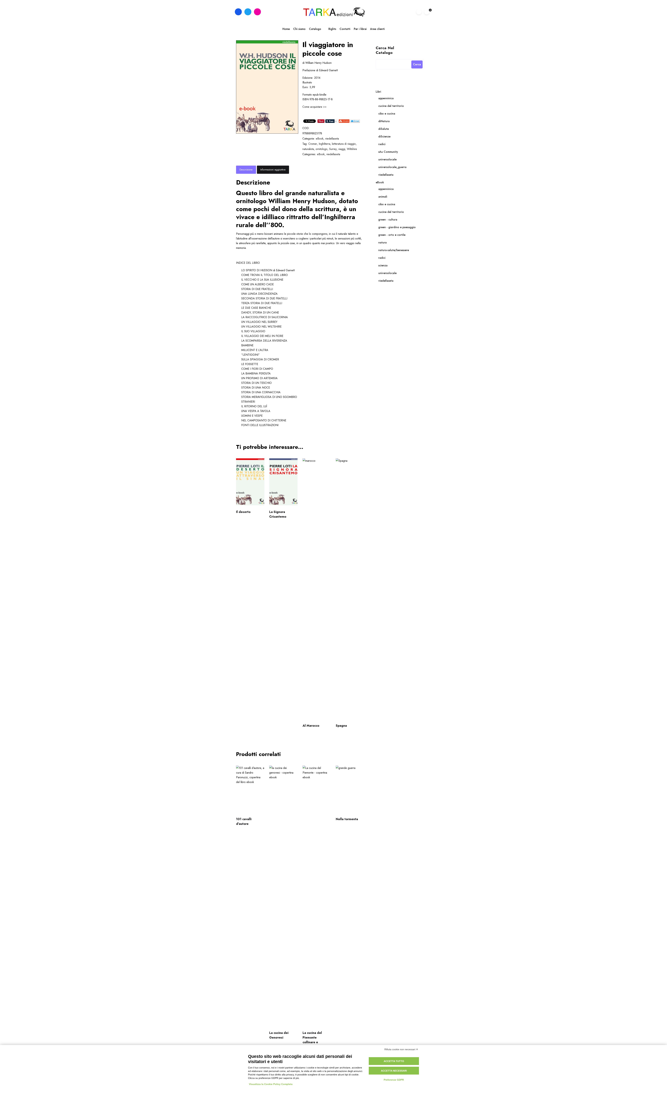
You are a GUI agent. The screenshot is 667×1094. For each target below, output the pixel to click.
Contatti (345, 29)
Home (286, 29)
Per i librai (360, 29)
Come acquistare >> (314, 107)
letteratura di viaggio (344, 144)
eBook (319, 139)
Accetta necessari (394, 1070)
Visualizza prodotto (249, 483)
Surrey (333, 149)
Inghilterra (324, 144)
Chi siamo (299, 29)
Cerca (417, 64)
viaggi (341, 149)
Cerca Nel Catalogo (385, 50)
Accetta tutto (394, 1061)
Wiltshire (352, 149)
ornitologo (321, 149)
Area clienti (377, 29)
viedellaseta (332, 139)
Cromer (312, 144)
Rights (332, 29)
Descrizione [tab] (246, 170)
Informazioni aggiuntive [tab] (273, 170)
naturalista (308, 149)
